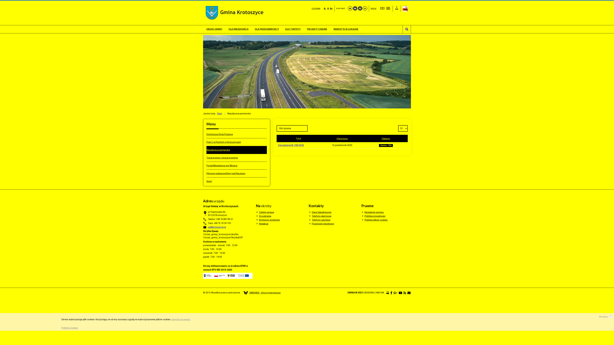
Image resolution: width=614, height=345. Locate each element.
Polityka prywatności (375, 216)
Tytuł (298, 138)
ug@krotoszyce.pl (217, 227)
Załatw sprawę (266, 212)
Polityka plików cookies (376, 220)
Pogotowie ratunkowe (323, 223)
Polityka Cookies (69, 328)
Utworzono (342, 138)
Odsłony (386, 138)
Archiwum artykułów (269, 220)
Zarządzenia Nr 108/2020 (291, 145)
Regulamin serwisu (374, 212)
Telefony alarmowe (321, 216)
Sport (209, 181)
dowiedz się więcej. (180, 319)
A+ (331, 8)
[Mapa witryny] (396, 8)
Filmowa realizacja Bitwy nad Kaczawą (225, 173)
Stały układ (382, 8)
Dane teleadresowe (321, 212)
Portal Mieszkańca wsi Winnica (221, 165)
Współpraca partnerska (218, 150)
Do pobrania (265, 216)
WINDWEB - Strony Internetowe (265, 292)
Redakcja (263, 223)
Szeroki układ (388, 8)
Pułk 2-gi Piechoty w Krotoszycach (223, 142)
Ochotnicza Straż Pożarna (219, 134)
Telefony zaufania (321, 220)
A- (325, 8)
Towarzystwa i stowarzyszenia (222, 158)
